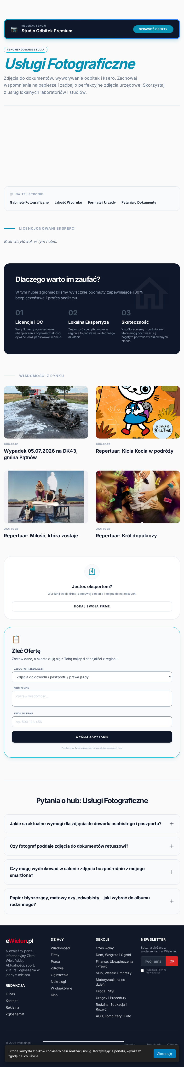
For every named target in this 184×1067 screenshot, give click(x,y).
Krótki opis (21, 687)
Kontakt (12, 1001)
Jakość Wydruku (68, 202)
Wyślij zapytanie (91, 737)
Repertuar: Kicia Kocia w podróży (134, 451)
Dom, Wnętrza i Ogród (113, 955)
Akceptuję (156, 971)
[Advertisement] (92, 150)
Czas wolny (105, 948)
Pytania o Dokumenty (138, 202)
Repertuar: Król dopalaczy (126, 536)
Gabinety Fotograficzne (29, 202)
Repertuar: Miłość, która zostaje (41, 536)
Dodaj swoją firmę (92, 606)
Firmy (55, 955)
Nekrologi (58, 981)
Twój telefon (23, 713)
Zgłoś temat (15, 1014)
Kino (54, 995)
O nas (10, 994)
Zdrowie (57, 968)
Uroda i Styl (105, 991)
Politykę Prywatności (156, 971)
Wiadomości (60, 948)
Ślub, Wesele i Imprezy (114, 973)
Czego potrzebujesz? (29, 668)
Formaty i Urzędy (102, 202)
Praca (55, 961)
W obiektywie (61, 988)
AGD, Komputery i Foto (113, 1016)
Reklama (12, 1007)
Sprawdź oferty (153, 29)
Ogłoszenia (59, 975)
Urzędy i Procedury (111, 998)
